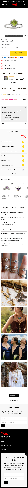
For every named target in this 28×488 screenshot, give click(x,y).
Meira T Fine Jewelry (7, 40)
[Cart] (25, 5)
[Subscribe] (6, 482)
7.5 (17, 47)
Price (2, 44)
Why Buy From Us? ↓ (6, 104)
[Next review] (26, 80)
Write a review (14, 395)
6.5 (9, 47)
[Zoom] (26, 35)
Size (2, 47)
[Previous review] (1, 80)
